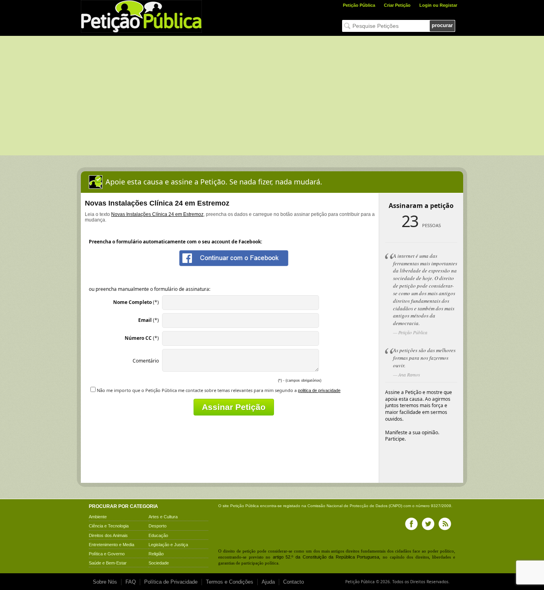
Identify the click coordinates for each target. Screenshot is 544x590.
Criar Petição (397, 5)
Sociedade (159, 563)
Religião (156, 553)
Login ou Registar (438, 5)
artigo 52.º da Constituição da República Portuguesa (326, 557)
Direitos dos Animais (108, 535)
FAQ (130, 582)
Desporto (157, 525)
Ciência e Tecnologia (109, 525)
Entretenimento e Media (111, 544)
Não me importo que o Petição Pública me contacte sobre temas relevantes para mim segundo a (218, 390)
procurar (442, 25)
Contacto (293, 582)
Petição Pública (359, 5)
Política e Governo (107, 553)
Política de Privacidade (171, 582)
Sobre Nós (105, 582)
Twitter (428, 523)
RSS (444, 523)
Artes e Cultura (163, 516)
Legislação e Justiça (168, 544)
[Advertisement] (272, 95)
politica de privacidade (319, 390)
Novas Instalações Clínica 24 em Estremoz (157, 214)
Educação (158, 535)
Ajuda (268, 582)
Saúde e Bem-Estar (108, 563)
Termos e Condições (229, 582)
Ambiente (98, 516)
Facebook (411, 523)
